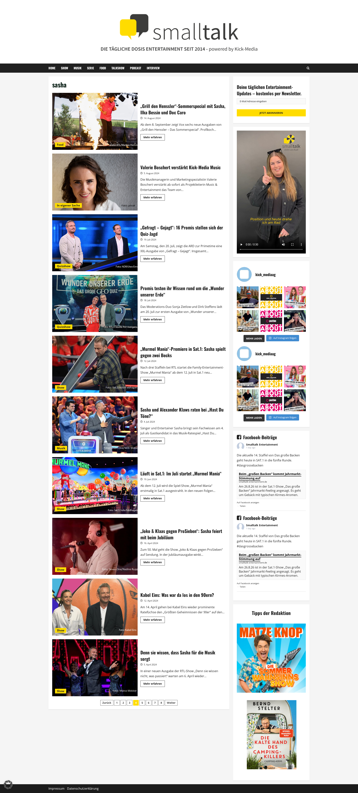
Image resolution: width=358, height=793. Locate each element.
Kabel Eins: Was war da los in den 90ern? (95, 607)
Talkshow (118, 68)
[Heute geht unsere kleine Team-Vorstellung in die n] (271, 321)
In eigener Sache (68, 205)
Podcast (135, 68)
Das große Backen (287, 455)
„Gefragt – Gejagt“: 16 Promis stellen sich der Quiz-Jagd (95, 242)
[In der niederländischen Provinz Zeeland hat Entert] (248, 321)
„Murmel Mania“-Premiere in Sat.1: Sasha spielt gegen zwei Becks (95, 364)
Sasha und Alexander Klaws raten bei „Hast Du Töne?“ (95, 424)
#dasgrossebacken (250, 465)
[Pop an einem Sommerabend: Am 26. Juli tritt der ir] (295, 321)
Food (103, 68)
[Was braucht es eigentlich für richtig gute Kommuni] (271, 297)
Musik (77, 68)
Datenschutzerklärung (83, 788)
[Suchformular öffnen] (308, 68)
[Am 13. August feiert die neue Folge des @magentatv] (248, 297)
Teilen (243, 506)
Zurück (106, 702)
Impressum (56, 788)
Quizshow (63, 266)
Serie (90, 68)
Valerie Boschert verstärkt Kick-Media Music (95, 182)
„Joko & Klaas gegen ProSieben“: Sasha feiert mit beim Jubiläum (95, 546)
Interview (153, 68)
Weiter (171, 702)
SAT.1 (260, 460)
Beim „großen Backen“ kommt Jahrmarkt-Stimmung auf (270, 476)
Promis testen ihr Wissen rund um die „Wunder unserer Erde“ (95, 303)
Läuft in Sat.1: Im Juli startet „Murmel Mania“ (95, 485)
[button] (8, 785)
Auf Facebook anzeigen (248, 502)
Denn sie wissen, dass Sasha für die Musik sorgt (95, 667)
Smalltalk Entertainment (262, 444)
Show (64, 68)
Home (51, 68)
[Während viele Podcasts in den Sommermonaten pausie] (295, 297)
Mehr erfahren (154, 137)
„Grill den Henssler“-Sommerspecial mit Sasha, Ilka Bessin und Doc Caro (95, 121)
